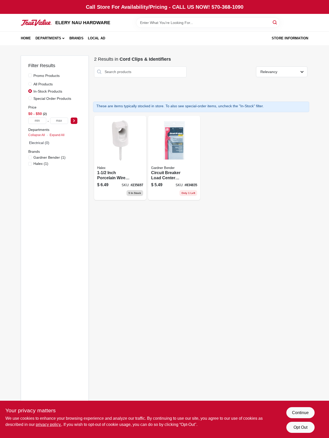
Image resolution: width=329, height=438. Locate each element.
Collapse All (36, 135)
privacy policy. (48, 424)
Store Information (290, 38)
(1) (49, 157)
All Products (43, 84)
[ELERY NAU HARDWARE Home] (36, 23)
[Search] (275, 22)
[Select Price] (74, 121)
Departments (48, 38)
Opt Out (300, 427)
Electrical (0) (39, 143)
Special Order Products (52, 98)
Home (26, 38)
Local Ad (96, 38)
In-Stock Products (47, 91)
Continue (300, 412)
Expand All (57, 135)
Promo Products (46, 75)
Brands (76, 38)
